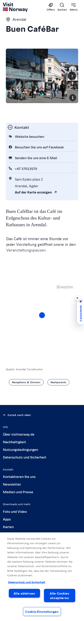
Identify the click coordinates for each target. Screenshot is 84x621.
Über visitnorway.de (18, 434)
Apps (7, 519)
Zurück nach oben (19, 415)
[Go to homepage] (15, 7)
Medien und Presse (18, 491)
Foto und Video (15, 511)
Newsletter (12, 484)
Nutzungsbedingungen (20, 449)
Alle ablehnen (24, 593)
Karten (8, 526)
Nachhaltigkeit (14, 441)
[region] (42, 319)
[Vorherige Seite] (12, 76)
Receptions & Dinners (26, 382)
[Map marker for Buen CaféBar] (42, 315)
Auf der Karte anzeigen (33, 192)
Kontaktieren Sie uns (19, 476)
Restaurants (58, 382)
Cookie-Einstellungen (42, 611)
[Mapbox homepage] (64, 287)
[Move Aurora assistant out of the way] (77, 298)
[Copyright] (72, 97)
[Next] (72, 76)
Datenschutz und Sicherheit (24, 457)
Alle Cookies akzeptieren (59, 595)
